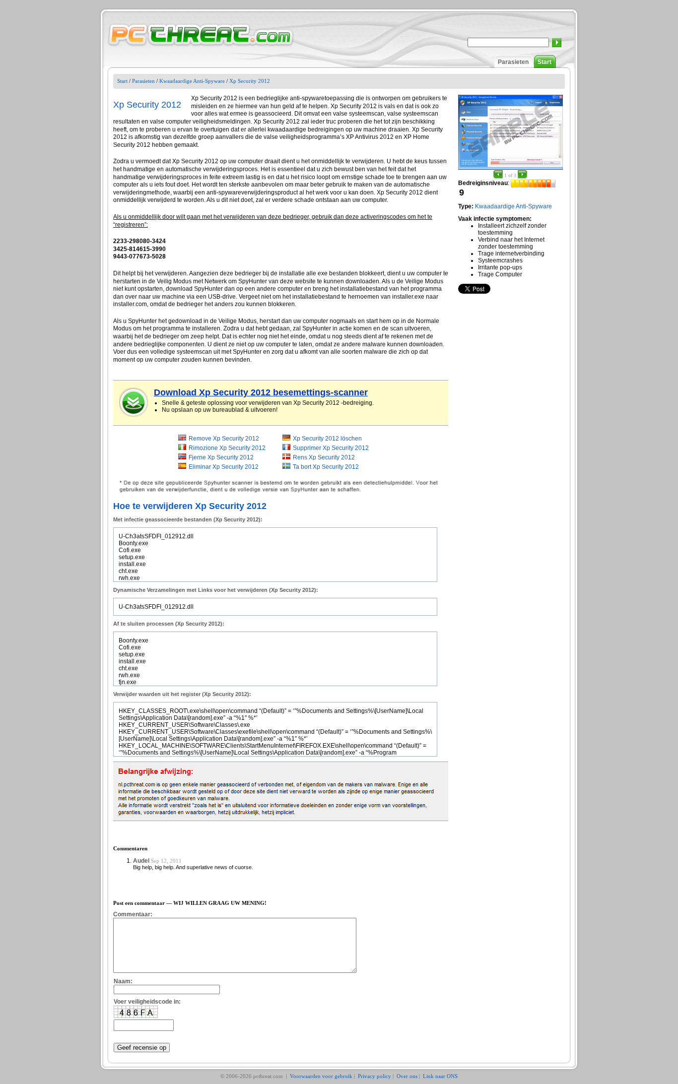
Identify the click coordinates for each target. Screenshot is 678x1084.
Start (544, 62)
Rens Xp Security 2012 (324, 457)
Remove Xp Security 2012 (224, 438)
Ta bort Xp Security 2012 (326, 466)
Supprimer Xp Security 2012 (331, 448)
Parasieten (513, 62)
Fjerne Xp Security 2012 (221, 457)
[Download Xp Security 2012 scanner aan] (134, 402)
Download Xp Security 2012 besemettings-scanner (261, 392)
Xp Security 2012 (249, 81)
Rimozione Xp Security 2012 (227, 448)
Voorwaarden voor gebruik (321, 1076)
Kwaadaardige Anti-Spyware (192, 81)
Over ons (407, 1076)
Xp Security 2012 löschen (327, 438)
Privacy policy (374, 1076)
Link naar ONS (440, 1076)
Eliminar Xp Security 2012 (224, 466)
